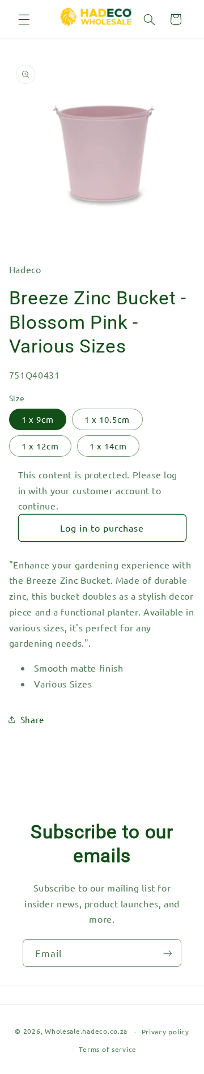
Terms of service (108, 1049)
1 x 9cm (38, 419)
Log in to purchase (102, 527)
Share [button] (32, 719)
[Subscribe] (168, 953)
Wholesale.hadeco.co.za (86, 1031)
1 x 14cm (108, 445)
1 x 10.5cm (107, 419)
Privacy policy (165, 1031)
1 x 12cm (40, 445)
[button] (24, 19)
